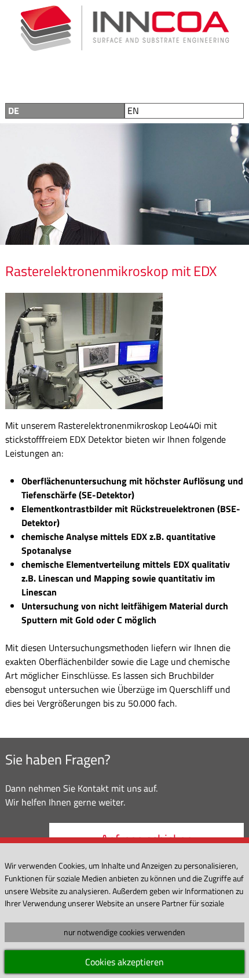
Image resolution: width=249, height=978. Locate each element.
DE (13, 110)
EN (133, 110)
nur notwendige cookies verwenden (124, 932)
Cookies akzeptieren (124, 962)
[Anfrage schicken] (138, 75)
